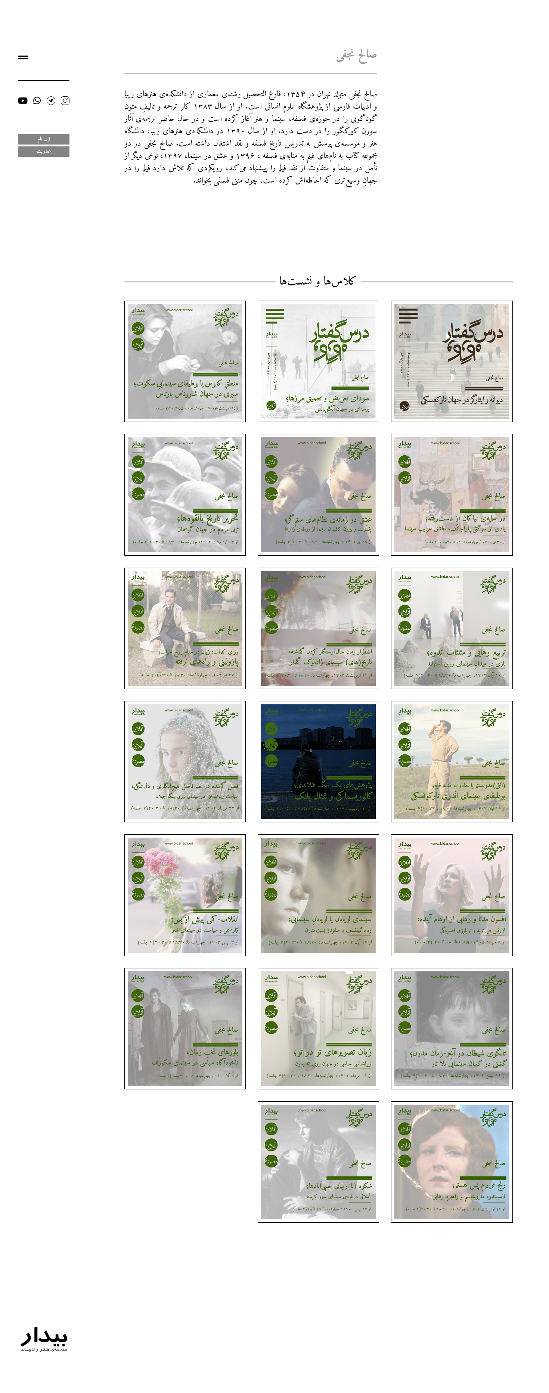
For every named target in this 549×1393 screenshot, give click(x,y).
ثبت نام (44, 139)
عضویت (44, 151)
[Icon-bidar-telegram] (51, 100)
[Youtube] (22, 100)
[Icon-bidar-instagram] (65, 100)
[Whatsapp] (36, 100)
